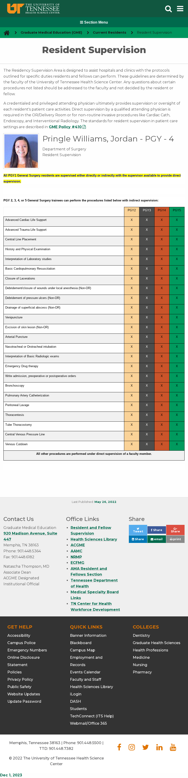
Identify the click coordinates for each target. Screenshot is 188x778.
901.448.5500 (89, 743)
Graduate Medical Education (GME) (51, 32)
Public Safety (19, 687)
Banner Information (88, 635)
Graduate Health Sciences (156, 643)
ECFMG (77, 563)
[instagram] (131, 748)
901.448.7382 (61, 748)
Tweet (140, 532)
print (176, 539)
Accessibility (18, 635)
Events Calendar (85, 672)
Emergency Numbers (27, 650)
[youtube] (173, 748)
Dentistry (141, 635)
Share (159, 531)
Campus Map (82, 650)
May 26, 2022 (105, 502)
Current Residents (109, 32)
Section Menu (95, 22)
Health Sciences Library (94, 539)
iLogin (75, 694)
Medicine (141, 657)
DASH (75, 701)
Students (78, 709)
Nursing (140, 665)
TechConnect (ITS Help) (92, 716)
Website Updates (23, 694)
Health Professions (150, 650)
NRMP (76, 557)
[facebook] (119, 748)
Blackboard (80, 643)
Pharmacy (142, 672)
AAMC (76, 551)
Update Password (24, 701)
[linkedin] (159, 748)
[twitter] (145, 748)
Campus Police (21, 643)
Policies (14, 672)
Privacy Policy (20, 679)
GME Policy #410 (65, 127)
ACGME (78, 545)
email (158, 539)
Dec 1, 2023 (11, 775)
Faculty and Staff (85, 679)
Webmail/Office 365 (88, 723)
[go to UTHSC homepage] (5, 32)
